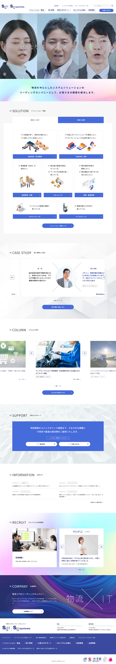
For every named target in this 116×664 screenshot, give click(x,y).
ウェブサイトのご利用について (23, 638)
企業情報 (56, 5)
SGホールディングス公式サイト (45, 648)
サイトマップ (6, 638)
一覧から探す (80, 120)
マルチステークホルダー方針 (86, 638)
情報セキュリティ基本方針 (58, 638)
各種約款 (72, 638)
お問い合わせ (106, 10)
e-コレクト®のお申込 (67, 5)
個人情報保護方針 (41, 638)
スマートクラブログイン (81, 5)
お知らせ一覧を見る (96, 502)
